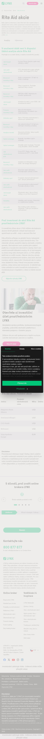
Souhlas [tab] (8, 349)
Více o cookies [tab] (36, 349)
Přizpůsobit (20, 389)
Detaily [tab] (22, 349)
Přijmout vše (22, 383)
